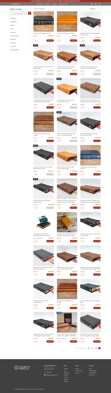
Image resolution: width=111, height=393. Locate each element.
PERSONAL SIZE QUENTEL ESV (72, 1)
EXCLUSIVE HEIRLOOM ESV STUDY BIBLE (52, 1)
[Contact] (92, 4)
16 (88, 348)
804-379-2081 (49, 372)
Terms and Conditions (39, 389)
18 (96, 348)
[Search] (60, 4)
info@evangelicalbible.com (51, 375)
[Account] (96, 4)
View (36, 40)
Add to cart (50, 40)
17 (92, 348)
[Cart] (100, 4)
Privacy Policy (30, 389)
